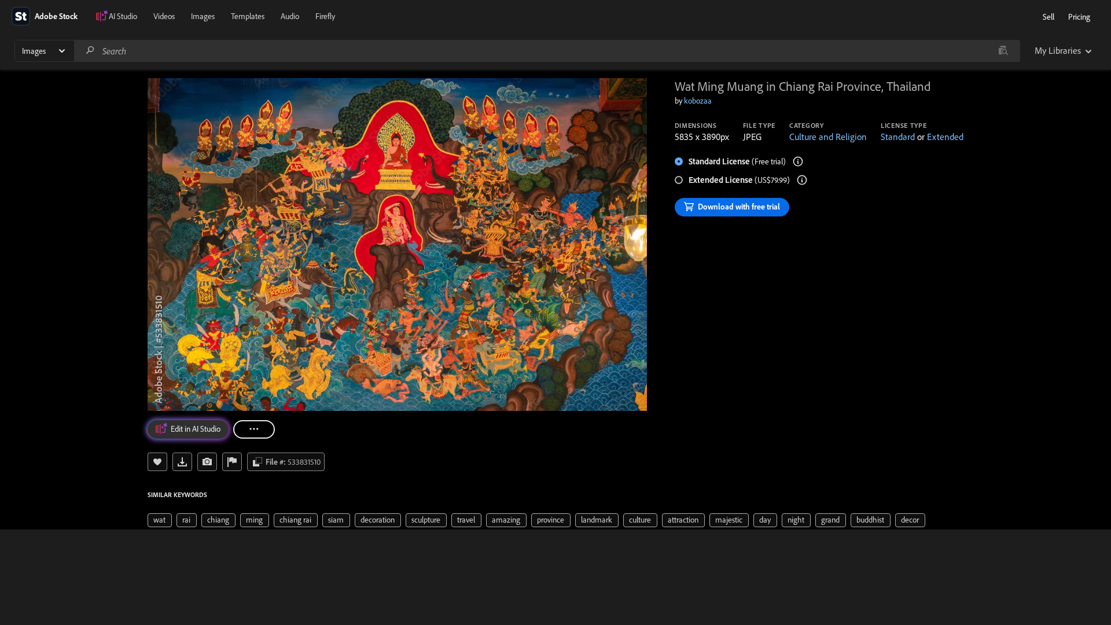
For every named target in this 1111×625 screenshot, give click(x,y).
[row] (160, 520)
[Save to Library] (157, 462)
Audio (290, 16)
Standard (898, 136)
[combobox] (547, 51)
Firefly (325, 16)
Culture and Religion (828, 136)
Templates (247, 16)
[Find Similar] (207, 462)
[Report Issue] (232, 462)
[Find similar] (1003, 51)
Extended (945, 136)
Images (203, 16)
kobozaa (698, 100)
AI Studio (123, 16)
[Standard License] (798, 161)
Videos (164, 16)
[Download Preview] (182, 462)
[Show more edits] (254, 429)
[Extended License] (802, 180)
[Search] (90, 51)
